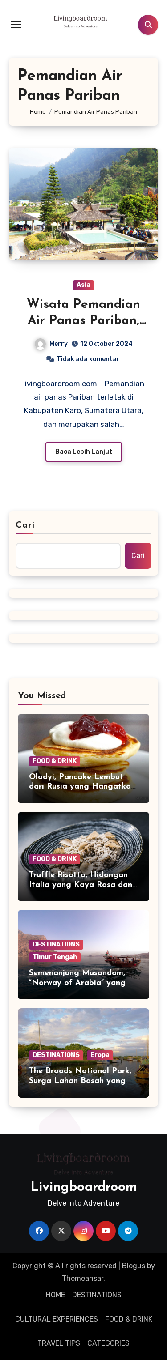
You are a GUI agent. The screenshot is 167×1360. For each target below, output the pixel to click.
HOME (55, 1295)
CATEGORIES (108, 1343)
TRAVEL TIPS (58, 1343)
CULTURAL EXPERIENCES (56, 1319)
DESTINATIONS (56, 944)
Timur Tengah (55, 957)
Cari (25, 525)
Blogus (133, 1266)
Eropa (100, 1055)
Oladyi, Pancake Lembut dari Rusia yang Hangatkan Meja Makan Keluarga (82, 787)
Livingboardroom (83, 1187)
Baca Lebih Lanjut (83, 452)
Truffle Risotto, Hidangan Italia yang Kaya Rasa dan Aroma (80, 885)
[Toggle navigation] (16, 24)
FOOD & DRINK (55, 761)
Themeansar (82, 1278)
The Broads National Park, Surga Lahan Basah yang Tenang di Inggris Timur (80, 1081)
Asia (83, 285)
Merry (58, 344)
